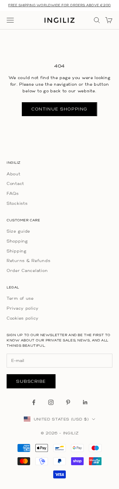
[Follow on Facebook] (33, 402)
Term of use (20, 298)
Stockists (17, 203)
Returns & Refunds (28, 260)
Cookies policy (23, 318)
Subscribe (31, 381)
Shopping (17, 241)
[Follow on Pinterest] (68, 402)
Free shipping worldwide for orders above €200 (59, 5)
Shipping (17, 250)
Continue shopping (59, 109)
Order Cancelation (27, 270)
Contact (15, 183)
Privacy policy (23, 308)
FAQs (13, 193)
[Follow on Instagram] (51, 402)
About (13, 173)
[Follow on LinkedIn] (85, 402)
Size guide (18, 231)
